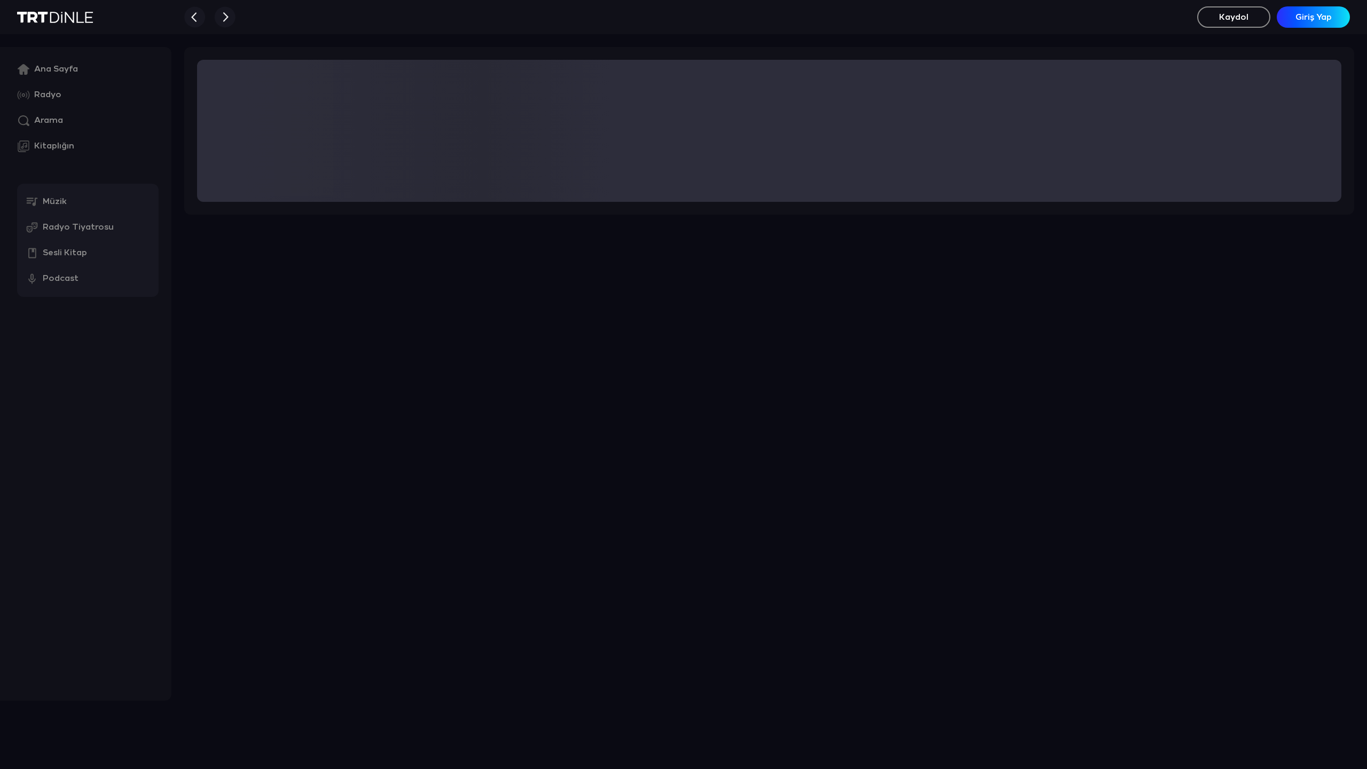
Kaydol (1233, 17)
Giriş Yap (1313, 17)
